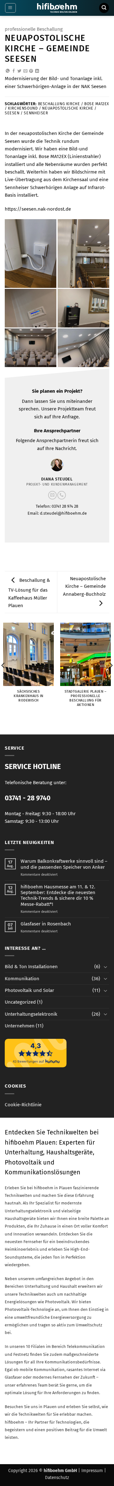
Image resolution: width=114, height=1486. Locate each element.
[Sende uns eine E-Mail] (52, 495)
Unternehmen (20, 1026)
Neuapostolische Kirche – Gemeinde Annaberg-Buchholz (84, 586)
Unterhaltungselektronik (31, 1014)
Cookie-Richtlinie (23, 1105)
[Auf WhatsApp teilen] (8, 71)
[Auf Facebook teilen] (14, 71)
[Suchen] (104, 8)
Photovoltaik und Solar (29, 990)
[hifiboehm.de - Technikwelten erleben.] (57, 8)
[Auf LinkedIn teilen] (37, 71)
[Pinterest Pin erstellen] (31, 71)
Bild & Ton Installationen (31, 966)
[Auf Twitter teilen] (19, 71)
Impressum (92, 1470)
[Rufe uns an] (61, 495)
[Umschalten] (105, 966)
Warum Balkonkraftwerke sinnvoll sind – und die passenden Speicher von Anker (64, 864)
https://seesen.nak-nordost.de (38, 209)
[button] (10, 8)
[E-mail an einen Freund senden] (25, 71)
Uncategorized (20, 1002)
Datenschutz (57, 1477)
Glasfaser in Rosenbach (46, 924)
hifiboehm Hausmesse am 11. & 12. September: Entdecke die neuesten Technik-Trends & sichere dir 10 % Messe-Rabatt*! (58, 895)
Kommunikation (22, 978)
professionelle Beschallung (34, 29)
